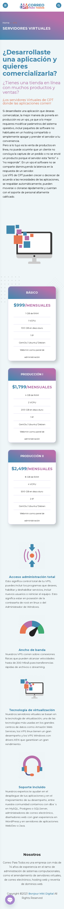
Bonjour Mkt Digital (41, 893)
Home (6, 22)
